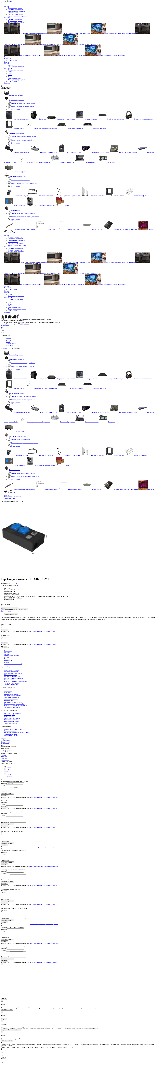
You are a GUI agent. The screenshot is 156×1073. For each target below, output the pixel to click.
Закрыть (3, 998)
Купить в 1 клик (6, 611)
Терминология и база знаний (13, 664)
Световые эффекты (10, 700)
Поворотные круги (10, 731)
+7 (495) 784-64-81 (6, 348)
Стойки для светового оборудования (15, 705)
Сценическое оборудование (16, 11)
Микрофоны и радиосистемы (13, 673)
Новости (10, 73)
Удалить (10, 1040)
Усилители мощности (11, 684)
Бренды (6, 62)
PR (9, 76)
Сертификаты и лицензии (16, 70)
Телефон (3, 628)
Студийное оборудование (12, 683)
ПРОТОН (14, 583)
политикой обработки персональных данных (44, 631)
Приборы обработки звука (12, 676)
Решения (7, 17)
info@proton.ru (24, 324)
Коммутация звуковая (11, 671)
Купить (11, 1009)
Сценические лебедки (11, 720)
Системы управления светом (13, 702)
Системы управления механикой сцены (16, 732)
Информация (8, 68)
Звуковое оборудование (15, 8)
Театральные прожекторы (12, 707)
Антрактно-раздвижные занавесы (14, 729)
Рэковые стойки (9, 680)
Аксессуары (8, 691)
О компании (8, 58)
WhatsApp (4, 756)
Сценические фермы (10, 723)
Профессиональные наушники (13, 678)
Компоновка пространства (16, 22)
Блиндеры (7, 692)
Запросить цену (23, 609)
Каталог (6, 6)
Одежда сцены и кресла (15, 14)
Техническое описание (11, 614)
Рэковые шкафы (9, 716)
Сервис (10, 71)
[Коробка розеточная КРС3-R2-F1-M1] (24, 574)
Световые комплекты (11, 699)
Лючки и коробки (9, 498)
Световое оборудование (15, 9)
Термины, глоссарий (14, 78)
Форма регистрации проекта (17, 80)
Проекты (7, 63)
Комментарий (5, 792)
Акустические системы (11, 670)
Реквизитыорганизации (5, 759)
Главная (6, 495)
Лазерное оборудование (11, 697)
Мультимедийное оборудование (18, 16)
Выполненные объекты (11, 655)
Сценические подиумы (11, 721)
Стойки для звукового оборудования (15, 681)
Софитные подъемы (10, 734)
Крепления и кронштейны (12, 713)
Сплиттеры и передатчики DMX (14, 704)
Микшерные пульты (10, 675)
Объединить (11, 1029)
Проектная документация (16, 66)
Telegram (3, 755)
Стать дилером (12, 60)
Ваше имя (4, 626)
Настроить (4, 1009)
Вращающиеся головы (11, 694)
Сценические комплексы (12, 718)
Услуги (6, 57)
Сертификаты (8, 660)
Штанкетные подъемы (11, 735)
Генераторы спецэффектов (12, 695)
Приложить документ (7, 793)
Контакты (7, 83)
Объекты (10, 65)
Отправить (4, 630)
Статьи (10, 75)
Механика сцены (13, 12)
